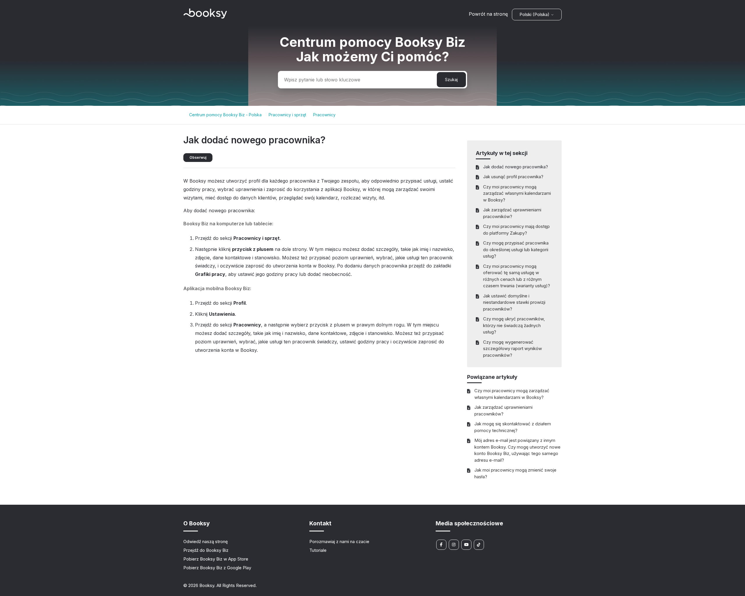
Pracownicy (324, 114)
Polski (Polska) (535, 14)
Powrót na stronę (488, 14)
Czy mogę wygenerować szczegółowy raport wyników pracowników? (512, 348)
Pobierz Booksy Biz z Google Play (217, 567)
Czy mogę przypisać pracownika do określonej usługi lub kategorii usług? (516, 249)
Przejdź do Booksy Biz (205, 550)
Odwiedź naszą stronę (205, 541)
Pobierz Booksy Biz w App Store (215, 559)
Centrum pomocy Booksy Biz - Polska (225, 114)
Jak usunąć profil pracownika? (513, 176)
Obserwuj (197, 157)
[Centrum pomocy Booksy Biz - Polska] (205, 17)
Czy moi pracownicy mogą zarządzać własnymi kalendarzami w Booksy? (517, 193)
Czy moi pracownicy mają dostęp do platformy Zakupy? (516, 230)
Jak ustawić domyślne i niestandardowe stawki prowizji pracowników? (514, 302)
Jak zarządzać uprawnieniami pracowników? (512, 213)
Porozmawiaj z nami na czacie (339, 541)
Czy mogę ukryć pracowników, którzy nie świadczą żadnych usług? (514, 325)
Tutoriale (318, 550)
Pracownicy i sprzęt (287, 114)
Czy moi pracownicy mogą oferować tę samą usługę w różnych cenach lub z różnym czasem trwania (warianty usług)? (516, 276)
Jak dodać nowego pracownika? (515, 166)
